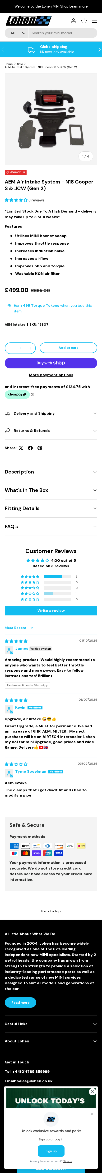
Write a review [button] (51, 610)
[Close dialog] (92, 1091)
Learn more (79, 6)
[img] (16, 641)
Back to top (51, 911)
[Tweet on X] (21, 448)
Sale (20, 64)
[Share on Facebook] (30, 448)
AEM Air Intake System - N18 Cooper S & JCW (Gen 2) (41, 67)
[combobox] (51, 33)
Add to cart (68, 348)
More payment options (51, 374)
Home (9, 64)
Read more (20, 1002)
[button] (16, 200)
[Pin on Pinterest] (40, 448)
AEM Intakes (15, 324)
